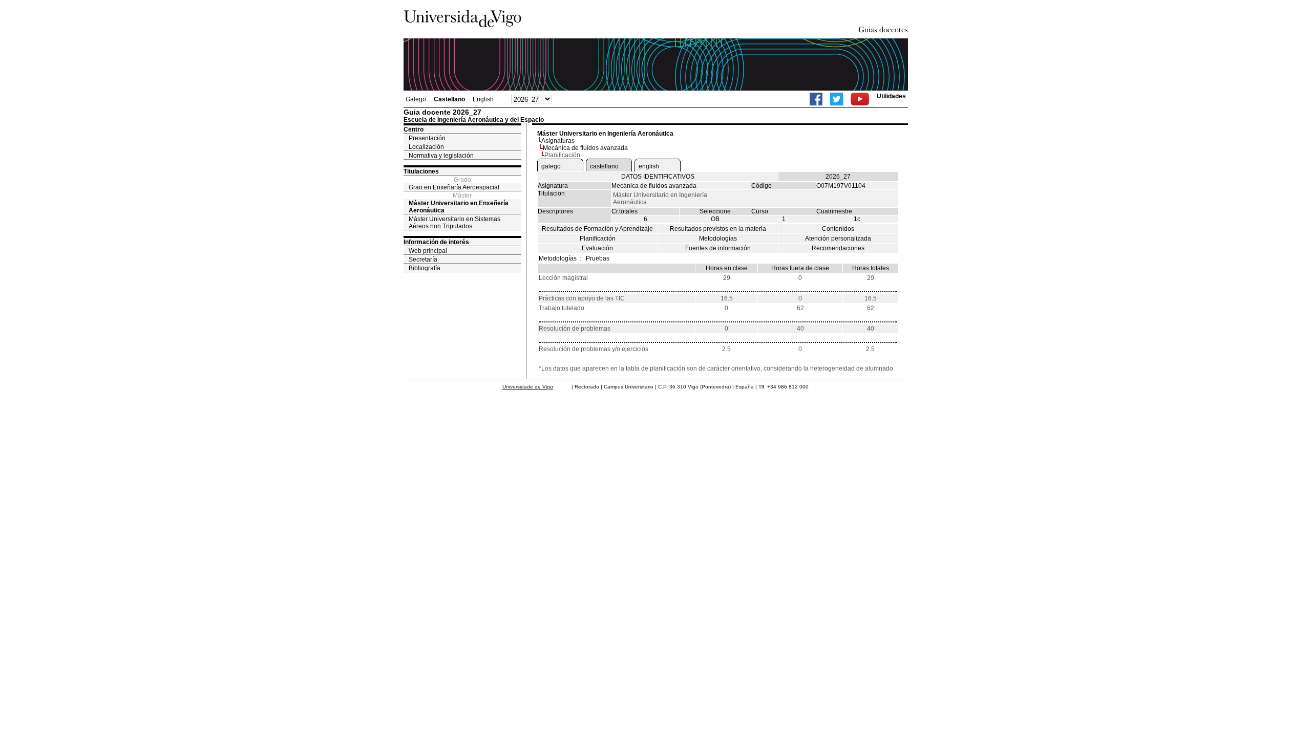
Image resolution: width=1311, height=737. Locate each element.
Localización (426, 146)
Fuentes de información (718, 248)
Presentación (427, 138)
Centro (414, 129)
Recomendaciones (838, 248)
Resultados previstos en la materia (718, 228)
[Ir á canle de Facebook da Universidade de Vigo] (816, 99)
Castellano (449, 99)
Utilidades (891, 96)
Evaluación (597, 248)
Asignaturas (558, 140)
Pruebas (597, 258)
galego (551, 166)
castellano (604, 166)
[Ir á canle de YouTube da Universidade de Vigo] (860, 99)
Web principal (428, 250)
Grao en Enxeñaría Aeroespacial (454, 187)
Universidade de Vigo (527, 386)
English (483, 99)
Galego (416, 99)
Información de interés (436, 242)
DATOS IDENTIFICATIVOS (657, 176)
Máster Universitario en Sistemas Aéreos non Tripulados (454, 222)
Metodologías (718, 238)
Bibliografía (424, 268)
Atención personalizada (838, 238)
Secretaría (423, 259)
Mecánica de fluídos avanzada (585, 147)
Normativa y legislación (441, 155)
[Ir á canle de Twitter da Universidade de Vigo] (836, 99)
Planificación (598, 238)
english (649, 166)
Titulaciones (421, 171)
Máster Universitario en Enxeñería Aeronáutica (459, 207)
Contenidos (838, 228)
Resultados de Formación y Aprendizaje (597, 228)
